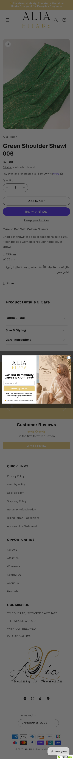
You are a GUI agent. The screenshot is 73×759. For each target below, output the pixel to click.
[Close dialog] (69, 357)
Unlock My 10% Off (19, 388)
